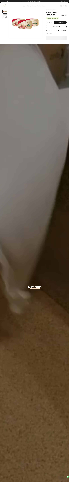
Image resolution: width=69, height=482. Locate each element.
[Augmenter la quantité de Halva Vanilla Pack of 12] (52, 22)
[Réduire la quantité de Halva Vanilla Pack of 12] (47, 22)
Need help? (65, 30)
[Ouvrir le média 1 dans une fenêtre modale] (25, 23)
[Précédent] (22, 1)
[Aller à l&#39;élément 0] (4, 11)
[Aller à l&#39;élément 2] (4, 16)
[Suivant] (47, 1)
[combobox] (64, 1)
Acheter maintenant (56, 26)
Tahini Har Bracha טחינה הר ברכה (52, 9)
